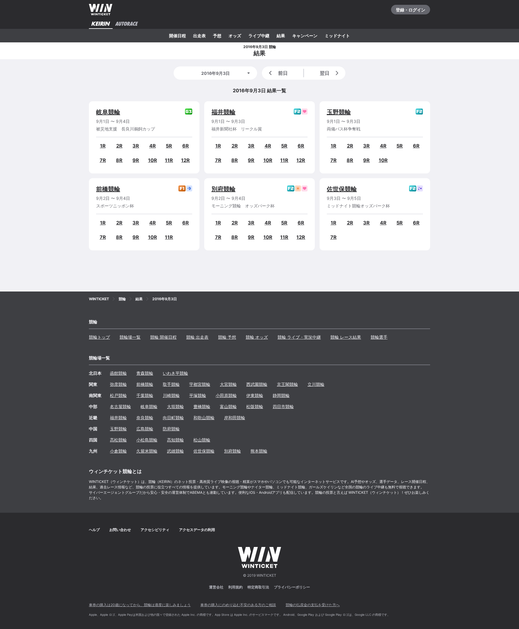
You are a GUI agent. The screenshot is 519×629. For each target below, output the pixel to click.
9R (135, 160)
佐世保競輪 (342, 189)
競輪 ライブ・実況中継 (299, 337)
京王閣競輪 (287, 384)
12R (185, 160)
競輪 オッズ (257, 337)
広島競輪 (144, 428)
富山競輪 (228, 406)
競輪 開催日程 (163, 337)
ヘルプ (94, 529)
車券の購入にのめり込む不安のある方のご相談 (238, 605)
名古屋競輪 (120, 406)
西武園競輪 (256, 384)
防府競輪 (171, 428)
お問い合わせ (120, 529)
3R (135, 146)
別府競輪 (223, 189)
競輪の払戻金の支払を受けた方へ (313, 605)
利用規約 (235, 587)
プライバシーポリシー (292, 587)
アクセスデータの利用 (197, 529)
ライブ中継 (258, 35)
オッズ (235, 35)
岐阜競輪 (108, 112)
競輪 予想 (227, 337)
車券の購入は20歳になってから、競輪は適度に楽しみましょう (140, 605)
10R (152, 160)
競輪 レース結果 (345, 337)
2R (119, 146)
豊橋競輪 (201, 406)
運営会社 (216, 587)
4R (152, 146)
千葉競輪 (144, 395)
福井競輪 (223, 112)
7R (103, 160)
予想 (217, 35)
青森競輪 (144, 373)
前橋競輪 (108, 189)
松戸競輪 (118, 395)
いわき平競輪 (175, 373)
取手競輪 (171, 384)
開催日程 (177, 35)
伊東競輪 (254, 395)
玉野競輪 (339, 112)
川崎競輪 (171, 395)
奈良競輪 (144, 417)
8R (119, 160)
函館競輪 (118, 373)
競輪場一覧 (130, 337)
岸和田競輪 (234, 417)
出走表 (199, 35)
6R (185, 146)
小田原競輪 (226, 395)
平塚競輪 (197, 395)
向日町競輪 (173, 417)
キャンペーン (304, 35)
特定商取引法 (258, 587)
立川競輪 (316, 384)
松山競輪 (201, 439)
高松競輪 (118, 439)
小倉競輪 (118, 450)
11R (169, 160)
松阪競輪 (254, 406)
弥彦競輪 (118, 384)
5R (169, 146)
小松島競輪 (146, 439)
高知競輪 (175, 439)
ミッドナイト (337, 35)
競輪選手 (379, 337)
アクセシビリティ (155, 529)
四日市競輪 (283, 406)
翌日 (324, 73)
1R (103, 146)
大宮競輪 (228, 384)
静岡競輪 (281, 395)
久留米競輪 (146, 450)
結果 (281, 35)
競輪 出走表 (197, 337)
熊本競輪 (258, 450)
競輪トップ (99, 337)
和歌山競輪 (203, 417)
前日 (283, 73)
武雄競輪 (175, 450)
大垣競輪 (175, 406)
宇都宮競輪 (199, 384)
